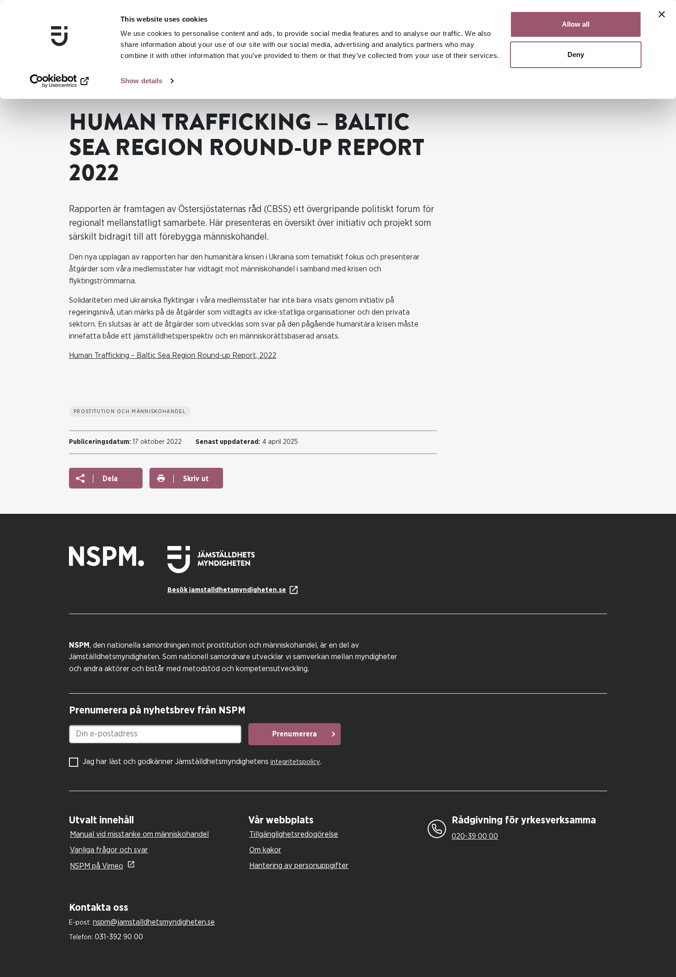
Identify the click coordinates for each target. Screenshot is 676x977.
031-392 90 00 (119, 937)
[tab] (156, 820)
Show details (141, 81)
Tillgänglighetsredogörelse (293, 834)
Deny (575, 54)
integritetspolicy (295, 762)
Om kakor (265, 850)
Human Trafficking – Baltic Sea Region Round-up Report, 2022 (172, 355)
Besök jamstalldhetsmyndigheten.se (226, 589)
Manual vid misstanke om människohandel (139, 834)
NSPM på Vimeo (96, 866)
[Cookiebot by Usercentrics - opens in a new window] (59, 81)
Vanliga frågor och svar (109, 850)
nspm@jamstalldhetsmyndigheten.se (154, 922)
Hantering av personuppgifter (299, 865)
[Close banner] (662, 14)
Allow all (576, 24)
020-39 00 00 (475, 836)
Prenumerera (294, 734)
